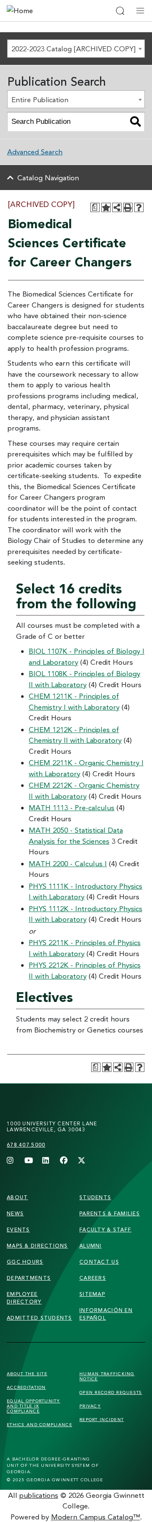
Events (18, 1229)
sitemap (92, 1294)
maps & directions (37, 1245)
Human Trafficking (107, 1376)
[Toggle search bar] (120, 11)
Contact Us (99, 1262)
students (95, 1197)
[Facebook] (64, 1161)
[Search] (135, 122)
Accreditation (26, 1387)
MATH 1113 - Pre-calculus (71, 807)
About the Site (27, 1373)
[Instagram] (10, 1161)
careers (92, 1278)
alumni (90, 1245)
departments (29, 1278)
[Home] (45, 10)
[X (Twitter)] (81, 1161)
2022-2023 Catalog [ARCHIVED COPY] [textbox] (73, 48)
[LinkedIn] (46, 1161)
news (15, 1213)
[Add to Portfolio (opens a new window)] (106, 207)
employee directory (24, 1298)
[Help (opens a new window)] (139, 207)
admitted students (39, 1318)
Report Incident (101, 1419)
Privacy (90, 1405)
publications (38, 1495)
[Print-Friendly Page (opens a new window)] (128, 207)
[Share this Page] (117, 207)
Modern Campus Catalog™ (95, 1516)
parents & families (109, 1213)
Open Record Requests (110, 1392)
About (17, 1197)
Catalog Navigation (48, 177)
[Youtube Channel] (28, 1161)
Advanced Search (34, 151)
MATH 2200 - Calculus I (68, 863)
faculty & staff (105, 1229)
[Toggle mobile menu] (140, 11)
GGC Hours (25, 1262)
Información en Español (106, 1314)
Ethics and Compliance (39, 1424)
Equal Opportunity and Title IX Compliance (33, 1405)
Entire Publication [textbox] (39, 99)
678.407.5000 (26, 1145)
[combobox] (76, 48)
